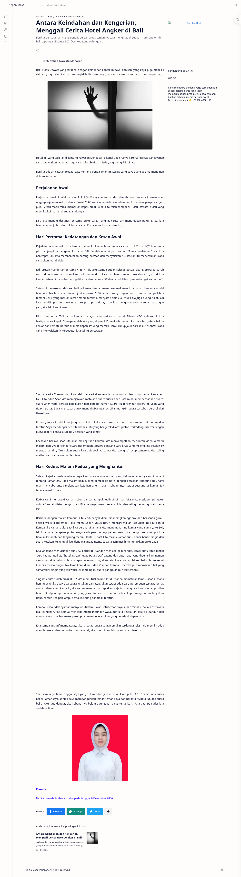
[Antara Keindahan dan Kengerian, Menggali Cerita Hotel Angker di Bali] (92, 838)
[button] (235, 4)
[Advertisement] (100, 362)
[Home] (5, 16)
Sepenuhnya (16, 5)
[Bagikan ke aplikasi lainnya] (108, 811)
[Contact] (5, 36)
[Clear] (93, 4)
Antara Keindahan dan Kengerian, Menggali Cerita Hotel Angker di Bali (59, 835)
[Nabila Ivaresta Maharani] (100, 748)
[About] (5, 29)
